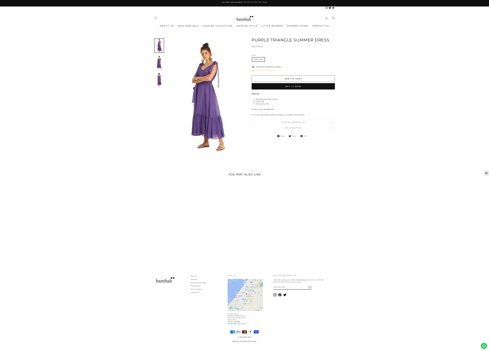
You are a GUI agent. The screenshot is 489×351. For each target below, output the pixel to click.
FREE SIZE (258, 59)
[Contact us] (484, 346)
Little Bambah (272, 26)
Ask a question (293, 128)
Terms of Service (196, 289)
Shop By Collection (217, 26)
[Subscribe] (310, 287)
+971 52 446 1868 (234, 321)
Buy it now (293, 86)
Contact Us (320, 26)
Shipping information (293, 122)
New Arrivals (188, 26)
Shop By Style (247, 26)
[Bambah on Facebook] (279, 294)
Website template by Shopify (244, 341)
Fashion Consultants (295, 115)
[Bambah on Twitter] (284, 294)
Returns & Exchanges (198, 283)
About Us (167, 26)
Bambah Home (297, 26)
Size (254, 55)
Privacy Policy (196, 286)
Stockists (194, 279)
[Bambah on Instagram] (274, 294)
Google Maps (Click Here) (237, 323)
